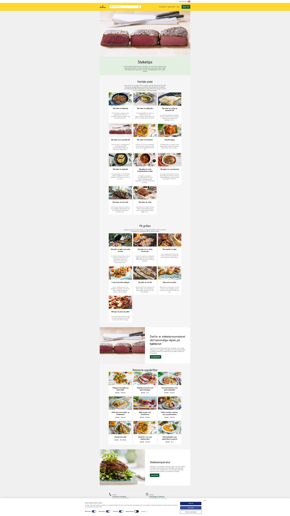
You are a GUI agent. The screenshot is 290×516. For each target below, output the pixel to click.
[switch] (108, 511)
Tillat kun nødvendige (190, 512)
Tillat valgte (191, 507)
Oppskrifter (171, 7)
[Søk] (139, 7)
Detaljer (143, 511)
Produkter (162, 7)
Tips (178, 7)
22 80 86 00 (123, 497)
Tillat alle (190, 503)
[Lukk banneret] (204, 500)
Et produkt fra (183, 1)
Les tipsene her (155, 357)
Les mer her (154, 475)
